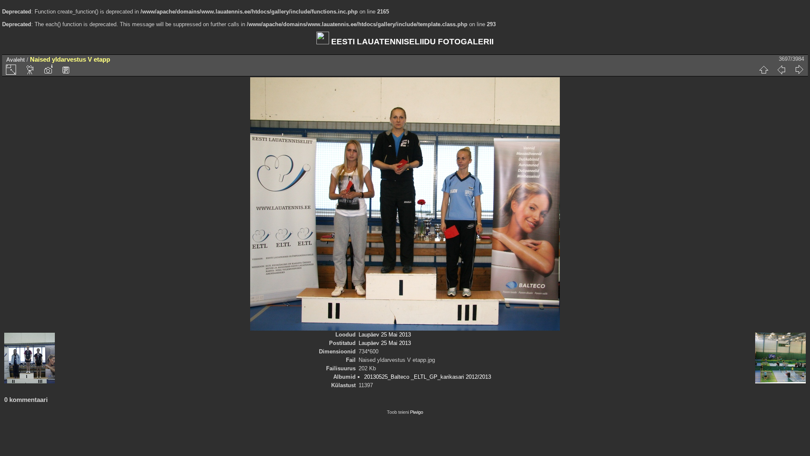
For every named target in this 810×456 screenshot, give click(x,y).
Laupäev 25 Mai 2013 (385, 334)
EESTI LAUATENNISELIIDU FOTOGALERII (411, 41)
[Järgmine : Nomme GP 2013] (799, 69)
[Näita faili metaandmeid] (48, 69)
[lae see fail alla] (66, 69)
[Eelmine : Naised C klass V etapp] (781, 69)
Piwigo (416, 412)
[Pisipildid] (763, 69)
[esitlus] (30, 69)
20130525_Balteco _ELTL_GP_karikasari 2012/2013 (427, 377)
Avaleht (15, 60)
